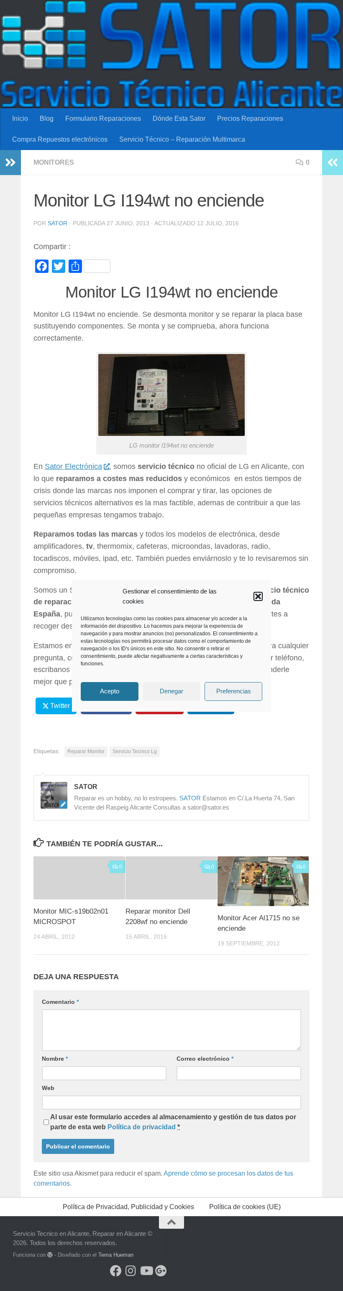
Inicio (20, 118)
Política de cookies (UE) (245, 1206)
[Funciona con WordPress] (50, 1255)
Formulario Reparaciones (103, 118)
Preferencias (233, 691)
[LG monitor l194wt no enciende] (171, 433)
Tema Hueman (115, 1255)
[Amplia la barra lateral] (10, 162)
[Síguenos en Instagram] (131, 1271)
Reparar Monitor (86, 751)
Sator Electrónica (73, 466)
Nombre (55, 1058)
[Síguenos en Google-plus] (161, 1271)
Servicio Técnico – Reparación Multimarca (182, 139)
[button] (258, 596)
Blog (47, 118)
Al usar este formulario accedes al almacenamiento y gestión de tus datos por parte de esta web (173, 1122)
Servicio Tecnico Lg (135, 751)
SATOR (57, 223)
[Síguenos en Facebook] (116, 1271)
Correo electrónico (205, 1058)
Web (48, 1088)
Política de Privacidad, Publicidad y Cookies (128, 1206)
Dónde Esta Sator (179, 118)
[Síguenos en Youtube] (146, 1271)
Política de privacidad (142, 1127)
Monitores (53, 162)
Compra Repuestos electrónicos (60, 139)
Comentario (60, 1001)
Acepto (109, 691)
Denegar (171, 691)
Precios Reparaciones (250, 118)
